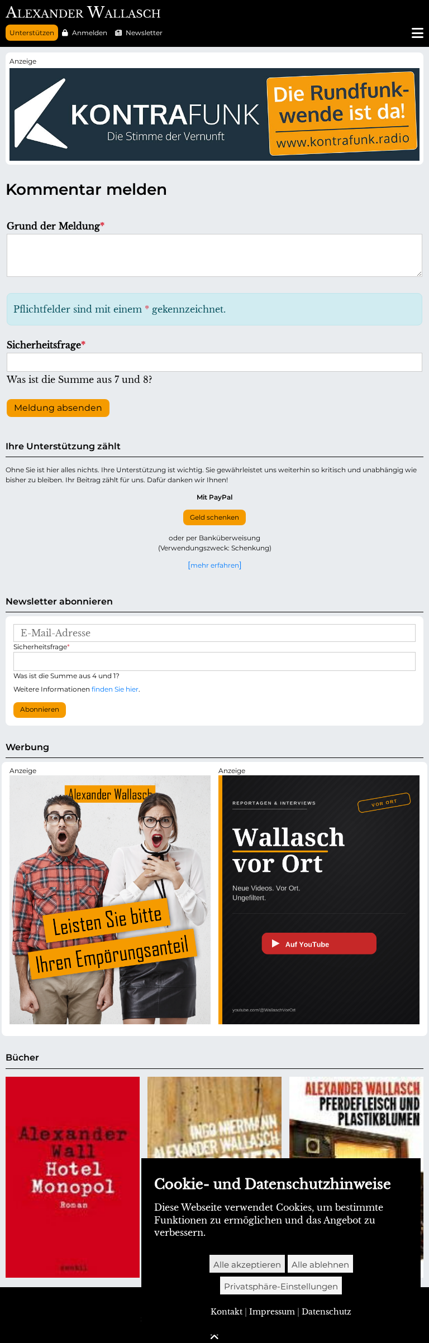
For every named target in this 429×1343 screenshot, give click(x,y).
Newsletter (144, 32)
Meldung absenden (58, 407)
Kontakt (226, 1312)
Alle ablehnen (320, 1264)
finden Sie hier (115, 689)
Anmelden (89, 32)
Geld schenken (214, 517)
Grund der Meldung (55, 226)
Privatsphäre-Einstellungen (281, 1286)
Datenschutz (326, 1312)
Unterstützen (31, 32)
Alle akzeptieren (247, 1264)
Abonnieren (39, 709)
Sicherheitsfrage (46, 345)
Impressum (272, 1312)
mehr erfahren (214, 565)
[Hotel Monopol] (73, 1177)
